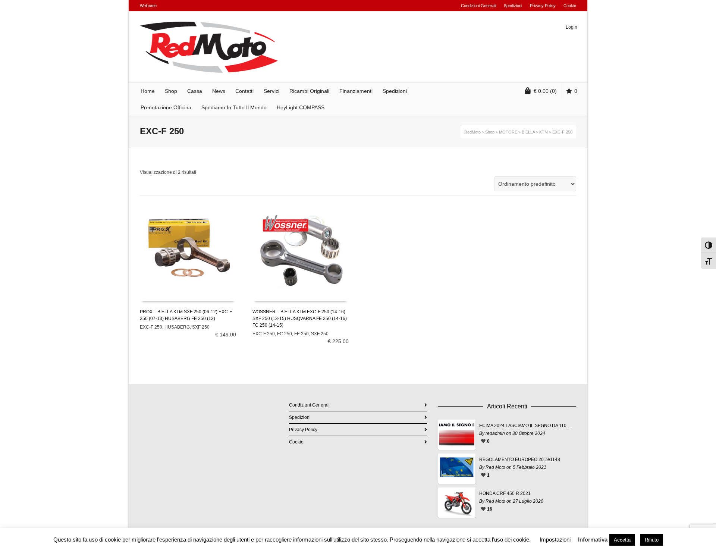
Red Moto (495, 467)
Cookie (569, 5)
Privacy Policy (543, 5)
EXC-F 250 (151, 327)
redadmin (495, 433)
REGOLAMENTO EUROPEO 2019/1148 (519, 459)
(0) (545, 91)
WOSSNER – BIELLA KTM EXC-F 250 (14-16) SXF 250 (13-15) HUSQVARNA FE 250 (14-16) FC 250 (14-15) (299, 318)
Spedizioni (513, 5)
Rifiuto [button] (652, 540)
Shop (489, 132)
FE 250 (301, 333)
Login (571, 27)
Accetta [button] (622, 540)
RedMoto (472, 132)
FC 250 (284, 333)
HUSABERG (177, 327)
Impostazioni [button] (555, 539)
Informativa (592, 539)
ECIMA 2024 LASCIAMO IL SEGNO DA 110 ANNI (525, 425)
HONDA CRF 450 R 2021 (505, 493)
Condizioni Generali (478, 5)
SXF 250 (201, 327)
